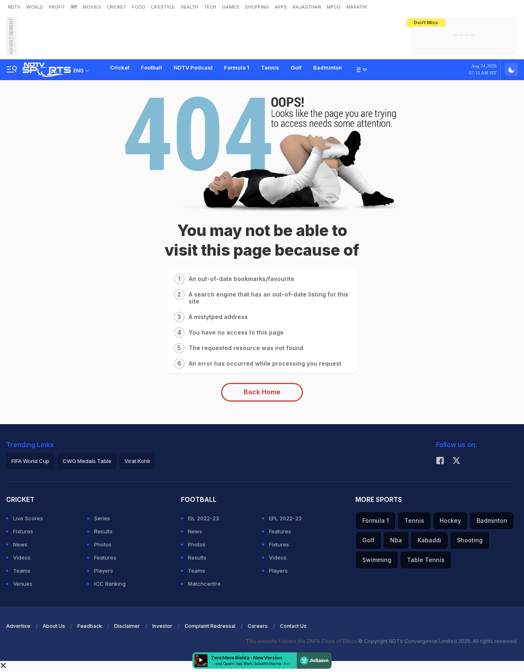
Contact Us (293, 626)
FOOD (138, 7)
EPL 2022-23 (285, 518)
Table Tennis (426, 559)
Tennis (270, 67)
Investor (162, 626)
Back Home (262, 392)
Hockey (450, 520)
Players (103, 570)
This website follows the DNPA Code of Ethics (302, 641)
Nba (396, 540)
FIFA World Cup (30, 461)
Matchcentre (204, 583)
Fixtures (23, 531)
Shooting (470, 540)
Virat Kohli (137, 461)
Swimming (376, 559)
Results (103, 531)
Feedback (89, 626)
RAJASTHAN (307, 7)
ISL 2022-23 (203, 518)
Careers (258, 626)
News (20, 544)
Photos (103, 544)
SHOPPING (257, 7)
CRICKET (116, 7)
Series (102, 518)
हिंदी (74, 7)
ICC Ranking (110, 583)
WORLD (34, 7)
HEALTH (189, 7)
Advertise (18, 626)
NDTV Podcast (193, 67)
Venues (22, 583)
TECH (210, 7)
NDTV (14, 7)
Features (105, 557)
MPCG (334, 7)
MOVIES (92, 7)
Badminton (327, 67)
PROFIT (57, 7)
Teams (21, 570)
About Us (54, 626)
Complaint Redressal (210, 626)
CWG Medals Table (87, 461)
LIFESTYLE (163, 7)
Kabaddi (429, 540)
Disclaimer (127, 626)
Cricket (119, 67)
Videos (22, 557)
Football (151, 67)
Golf (296, 67)
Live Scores (28, 518)
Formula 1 (236, 67)
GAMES (230, 7)
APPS (281, 7)
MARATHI (356, 7)
